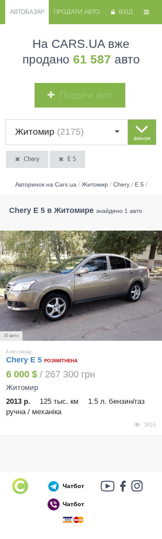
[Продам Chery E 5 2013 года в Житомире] (81, 286)
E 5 (71, 159)
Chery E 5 (25, 359)
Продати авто (77, 12)
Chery (31, 159)
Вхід (126, 12)
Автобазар (27, 12)
